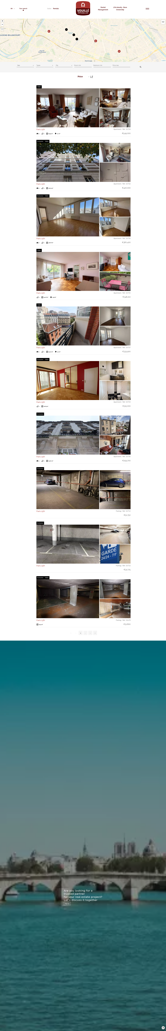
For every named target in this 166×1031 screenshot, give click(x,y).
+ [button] (2, 21)
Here (67, 904)
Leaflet (163, 60)
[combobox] (25, 65)
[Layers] (163, 21)
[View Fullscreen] (2, 29)
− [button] (2, 24)
